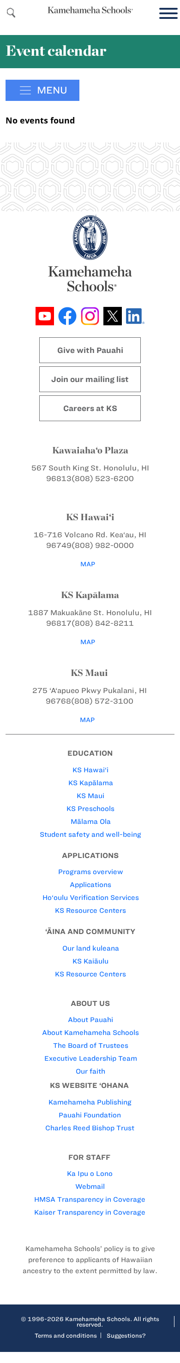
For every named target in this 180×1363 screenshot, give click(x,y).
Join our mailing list (90, 379)
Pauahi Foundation (90, 1115)
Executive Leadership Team (90, 1058)
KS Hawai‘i (90, 770)
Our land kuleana (90, 948)
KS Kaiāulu (90, 961)
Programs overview (90, 871)
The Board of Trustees (90, 1045)
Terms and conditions (66, 1335)
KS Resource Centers (90, 910)
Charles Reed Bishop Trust (89, 1128)
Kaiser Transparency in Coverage (89, 1212)
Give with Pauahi (90, 350)
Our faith (90, 1071)
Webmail (90, 1186)
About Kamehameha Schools (90, 1032)
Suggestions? (126, 1335)
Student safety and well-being (90, 834)
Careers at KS (90, 408)
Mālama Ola (91, 821)
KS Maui (90, 795)
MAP (87, 564)
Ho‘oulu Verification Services (90, 897)
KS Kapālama (90, 783)
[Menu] (166, 13)
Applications (90, 884)
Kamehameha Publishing (90, 1102)
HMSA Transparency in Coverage (89, 1199)
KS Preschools (90, 808)
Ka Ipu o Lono (90, 1173)
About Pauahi (90, 1019)
